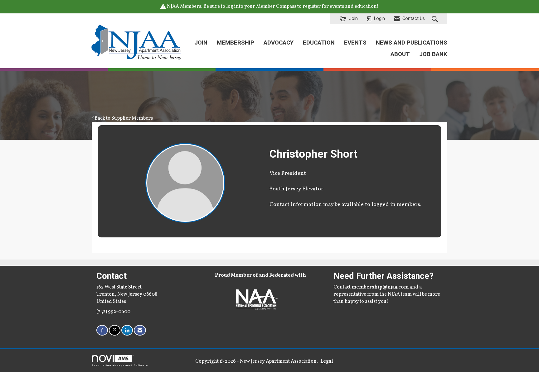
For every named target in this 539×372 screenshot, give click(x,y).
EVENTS (355, 42)
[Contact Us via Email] (140, 330)
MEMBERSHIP (235, 42)
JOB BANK (433, 54)
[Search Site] (435, 19)
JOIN (200, 42)
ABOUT (400, 54)
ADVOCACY (279, 42)
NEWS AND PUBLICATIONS (411, 42)
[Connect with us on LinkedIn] (127, 330)
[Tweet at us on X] (114, 330)
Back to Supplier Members (124, 118)
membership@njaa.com (380, 287)
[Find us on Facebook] (102, 330)
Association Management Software (120, 365)
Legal (326, 361)
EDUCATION (319, 42)
